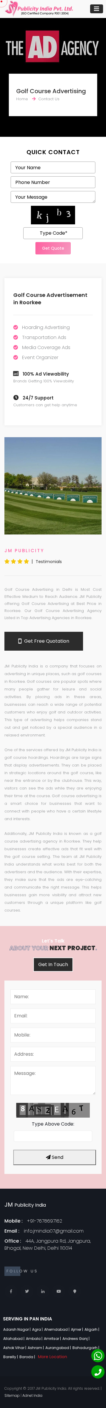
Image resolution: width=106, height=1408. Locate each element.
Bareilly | (11, 1356)
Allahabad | (14, 1338)
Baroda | (27, 1356)
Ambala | (34, 1338)
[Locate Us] (74, 1291)
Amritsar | (53, 1338)
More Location (52, 1357)
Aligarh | (92, 1329)
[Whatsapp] (98, 1355)
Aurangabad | (58, 1347)
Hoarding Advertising (46, 327)
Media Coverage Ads (46, 347)
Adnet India (32, 1395)
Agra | (38, 1329)
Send (57, 1157)
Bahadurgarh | (86, 1347)
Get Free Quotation (46, 641)
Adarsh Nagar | (17, 1329)
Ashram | (36, 1347)
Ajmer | (77, 1329)
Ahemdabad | (57, 1329)
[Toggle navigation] (96, 8)
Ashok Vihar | (15, 1347)
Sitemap (12, 1395)
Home (22, 99)
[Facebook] (11, 1291)
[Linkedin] (42, 1291)
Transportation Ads (44, 337)
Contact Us (48, 99)
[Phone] (98, 1372)
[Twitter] (27, 1291)
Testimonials (49, 562)
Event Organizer (40, 357)
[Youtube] (58, 1291)
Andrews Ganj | (76, 1338)
